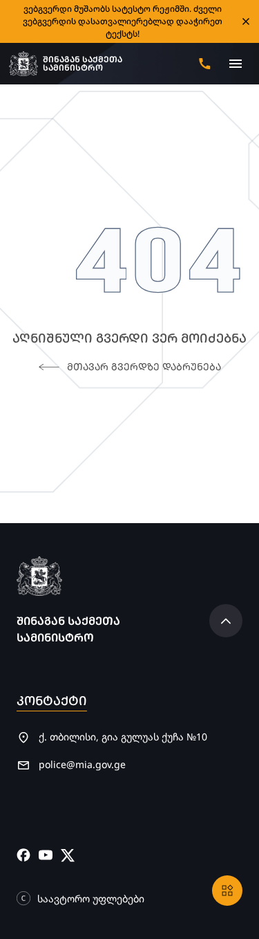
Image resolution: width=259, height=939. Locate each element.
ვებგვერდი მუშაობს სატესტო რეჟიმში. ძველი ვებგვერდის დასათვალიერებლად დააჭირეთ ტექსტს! (122, 21)
